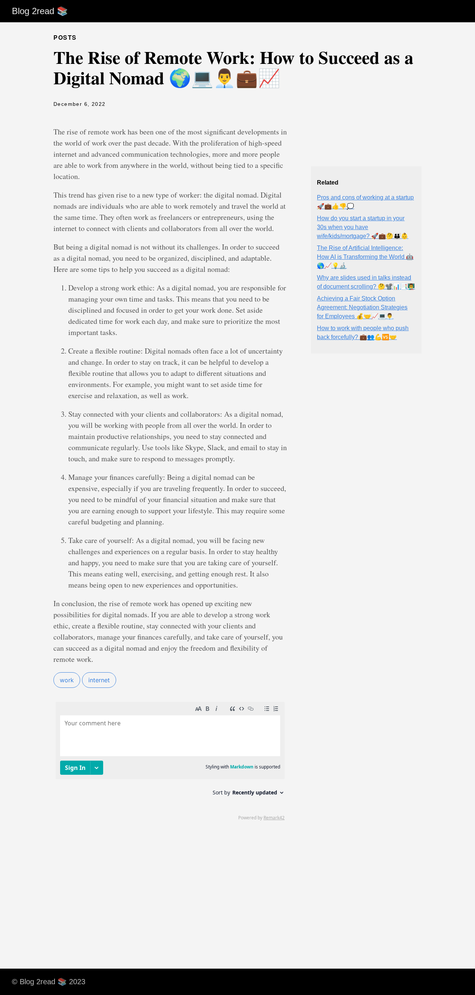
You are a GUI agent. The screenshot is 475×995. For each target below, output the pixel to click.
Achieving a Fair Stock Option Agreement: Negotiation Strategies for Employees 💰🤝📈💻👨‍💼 (362, 307)
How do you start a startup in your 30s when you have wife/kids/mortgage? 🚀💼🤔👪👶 (362, 227)
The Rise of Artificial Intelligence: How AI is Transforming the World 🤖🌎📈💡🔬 (365, 257)
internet (99, 680)
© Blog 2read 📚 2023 (48, 982)
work (67, 680)
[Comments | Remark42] (170, 760)
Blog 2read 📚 (40, 11)
